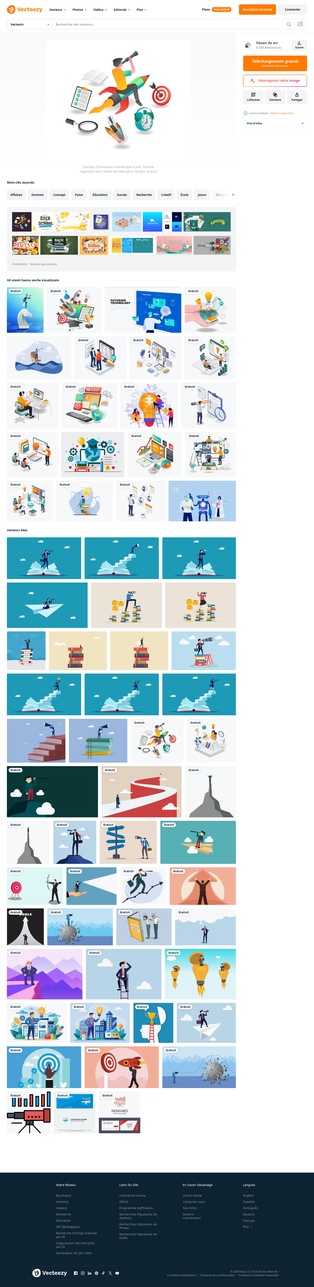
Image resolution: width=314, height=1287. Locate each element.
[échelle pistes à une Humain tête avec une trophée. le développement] (153, 1023)
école (184, 195)
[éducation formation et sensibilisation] (210, 357)
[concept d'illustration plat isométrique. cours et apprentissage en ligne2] (30, 501)
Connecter (292, 9)
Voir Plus (212, 245)
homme (38, 195)
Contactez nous (194, 1202)
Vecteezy (62, 1202)
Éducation (63, 1220)
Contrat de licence (132, 1195)
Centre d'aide (192, 1195)
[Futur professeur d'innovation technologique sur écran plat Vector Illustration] (143, 310)
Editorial (120, 10)
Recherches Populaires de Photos (138, 1226)
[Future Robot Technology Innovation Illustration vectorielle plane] (202, 501)
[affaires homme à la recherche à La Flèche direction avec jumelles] (128, 842)
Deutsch (249, 1214)
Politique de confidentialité (217, 1275)
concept (59, 195)
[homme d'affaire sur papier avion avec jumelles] (47, 605)
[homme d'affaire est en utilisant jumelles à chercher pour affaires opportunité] (80, 926)
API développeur (68, 1227)
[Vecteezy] (24, 9)
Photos (78, 10)
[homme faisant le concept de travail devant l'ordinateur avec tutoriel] (33, 406)
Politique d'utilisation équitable (258, 1275)
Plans (206, 9)
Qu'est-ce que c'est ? (282, 113)
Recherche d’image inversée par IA (76, 1235)
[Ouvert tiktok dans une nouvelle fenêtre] (103, 1273)
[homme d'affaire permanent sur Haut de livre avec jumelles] (44, 558)
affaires (16, 195)
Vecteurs (55, 10)
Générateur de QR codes (74, 1253)
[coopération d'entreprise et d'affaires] (100, 357)
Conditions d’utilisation (182, 1275)
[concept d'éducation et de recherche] (84, 501)
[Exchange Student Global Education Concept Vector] (92, 454)
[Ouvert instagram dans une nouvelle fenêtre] (82, 1273)
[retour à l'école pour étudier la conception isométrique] (32, 454)
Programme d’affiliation (136, 1208)
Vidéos (98, 10)
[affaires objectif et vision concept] (141, 791)
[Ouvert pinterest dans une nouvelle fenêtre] (96, 1273)
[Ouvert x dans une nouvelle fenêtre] (110, 1273)
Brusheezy (63, 1195)
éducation (100, 195)
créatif (166, 195)
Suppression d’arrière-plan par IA (75, 1245)
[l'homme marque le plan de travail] (208, 406)
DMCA (123, 1202)
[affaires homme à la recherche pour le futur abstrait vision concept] (203, 886)
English (248, 1195)
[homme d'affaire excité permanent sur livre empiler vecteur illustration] (26, 650)
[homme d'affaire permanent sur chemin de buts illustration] (25, 926)
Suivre (299, 47)
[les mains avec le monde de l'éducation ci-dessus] (210, 310)
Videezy (61, 1208)
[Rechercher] (288, 24)
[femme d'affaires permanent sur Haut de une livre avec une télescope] (199, 694)
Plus (140, 10)
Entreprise (63, 1214)
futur (79, 195)
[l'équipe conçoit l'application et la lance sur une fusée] (210, 454)
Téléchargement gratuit (275, 63)
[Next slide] (229, 195)
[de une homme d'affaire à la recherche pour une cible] (35, 886)
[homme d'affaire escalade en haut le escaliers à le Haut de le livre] (122, 694)
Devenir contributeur (192, 1216)
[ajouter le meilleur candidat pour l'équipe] (140, 501)
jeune (202, 195)
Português (250, 1208)
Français (249, 1220)
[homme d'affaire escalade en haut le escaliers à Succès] (44, 694)
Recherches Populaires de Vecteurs (138, 1216)
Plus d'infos (254, 123)
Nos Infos (190, 1208)
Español (248, 1202)
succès (122, 195)
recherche (144, 195)
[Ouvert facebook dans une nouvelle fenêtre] (75, 1273)
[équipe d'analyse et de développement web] (155, 357)
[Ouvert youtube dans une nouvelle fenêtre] (117, 1273)
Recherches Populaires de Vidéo (138, 1236)
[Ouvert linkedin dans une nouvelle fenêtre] (89, 1273)
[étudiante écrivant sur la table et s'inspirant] (211, 741)
